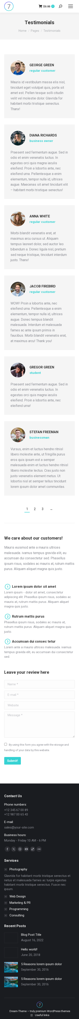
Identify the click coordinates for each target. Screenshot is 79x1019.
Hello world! (29, 949)
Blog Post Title (31, 935)
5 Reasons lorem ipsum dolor (41, 964)
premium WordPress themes (53, 1011)
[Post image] (11, 938)
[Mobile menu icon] (70, 6)
